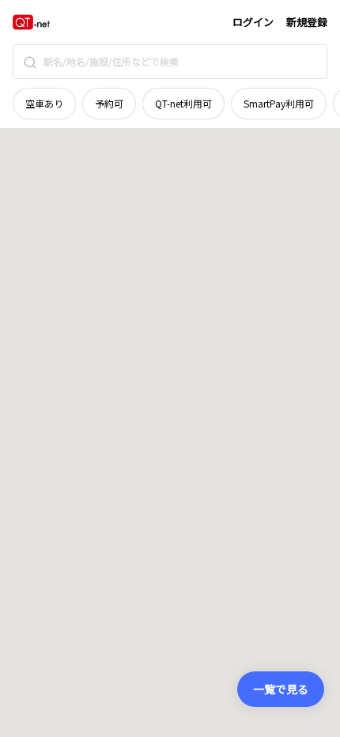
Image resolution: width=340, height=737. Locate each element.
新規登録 (306, 21)
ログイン (253, 21)
